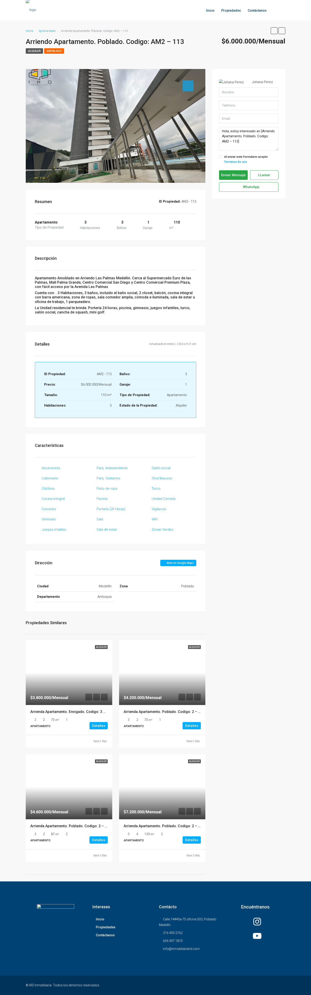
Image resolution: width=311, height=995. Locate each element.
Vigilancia (159, 509)
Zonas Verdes (162, 529)
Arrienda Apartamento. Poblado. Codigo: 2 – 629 (164, 826)
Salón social (161, 468)
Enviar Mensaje (233, 175)
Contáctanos (257, 10)
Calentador (50, 478)
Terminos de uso (235, 161)
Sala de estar (107, 529)
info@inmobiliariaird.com (181, 949)
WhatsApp (250, 187)
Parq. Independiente (112, 468)
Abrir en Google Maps (180, 563)
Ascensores (51, 468)
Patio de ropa (107, 488)
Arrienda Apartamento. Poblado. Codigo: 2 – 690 (164, 712)
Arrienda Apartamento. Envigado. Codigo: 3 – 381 (71, 712)
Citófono (48, 488)
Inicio (210, 10)
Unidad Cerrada (164, 499)
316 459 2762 (173, 933)
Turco (156, 488)
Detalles (98, 726)
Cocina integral (53, 499)
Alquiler (34, 51)
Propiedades (231, 10)
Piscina (102, 499)
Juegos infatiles (54, 529)
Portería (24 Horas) (111, 509)
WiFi (155, 519)
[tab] (188, 85)
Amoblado (54, 51)
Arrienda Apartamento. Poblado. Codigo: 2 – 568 (70, 826)
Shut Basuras (162, 478)
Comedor (49, 509)
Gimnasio (49, 519)
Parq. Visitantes (108, 478)
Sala (100, 519)
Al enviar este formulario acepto (246, 159)
